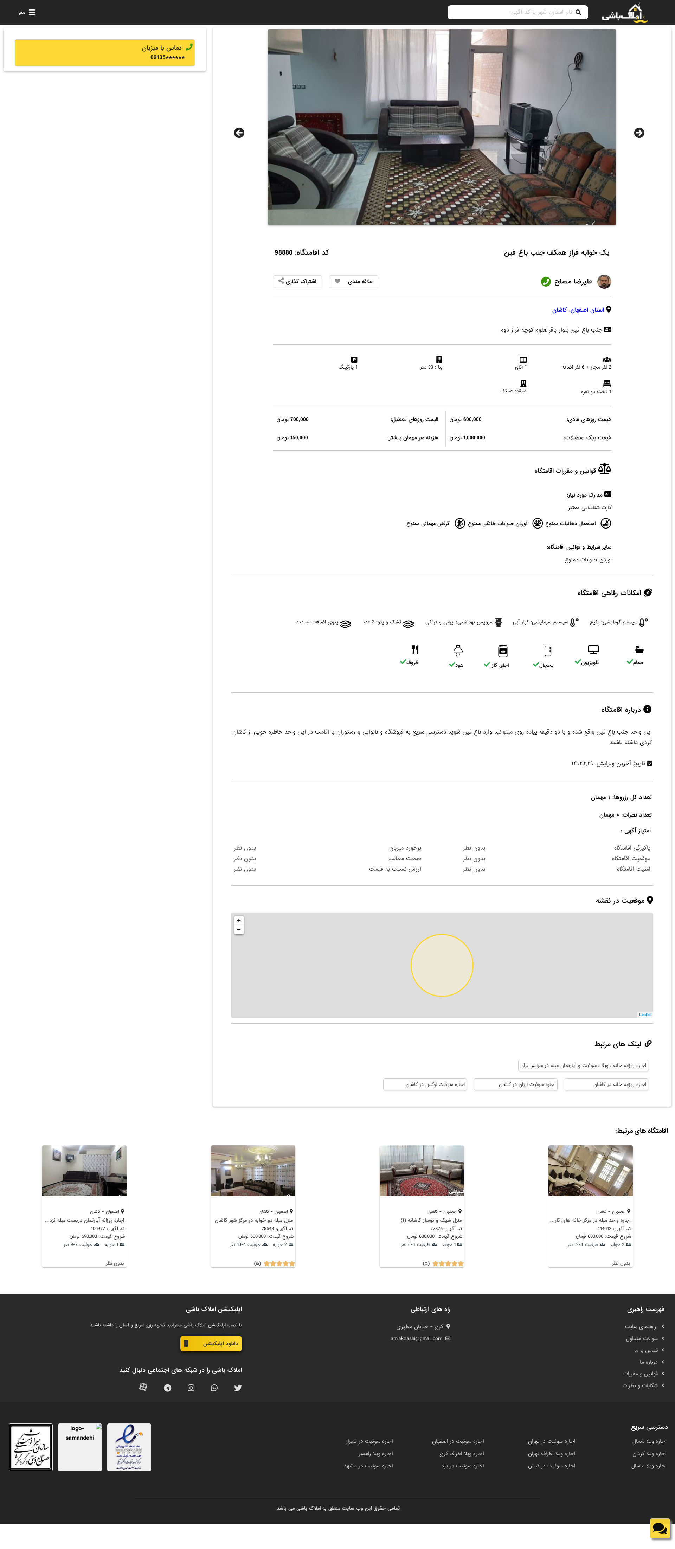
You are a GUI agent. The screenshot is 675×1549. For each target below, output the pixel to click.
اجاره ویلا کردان (649, 1453)
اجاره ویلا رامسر (376, 1453)
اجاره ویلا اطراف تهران (551, 1453)
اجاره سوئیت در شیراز (369, 1441)
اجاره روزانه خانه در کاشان (619, 1084)
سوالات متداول (642, 1338)
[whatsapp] (214, 1388)
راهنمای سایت (641, 1327)
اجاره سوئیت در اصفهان (458, 1441)
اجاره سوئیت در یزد (462, 1466)
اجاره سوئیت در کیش (551, 1466)
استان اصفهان (587, 310)
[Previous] (239, 132)
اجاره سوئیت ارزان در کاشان (527, 1084)
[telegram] (167, 1388)
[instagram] (191, 1388)
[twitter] (238, 1388)
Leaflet (645, 1015)
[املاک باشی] (625, 12)
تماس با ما (646, 1350)
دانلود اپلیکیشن (220, 1343)
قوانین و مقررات (640, 1374)
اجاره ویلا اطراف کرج (461, 1453)
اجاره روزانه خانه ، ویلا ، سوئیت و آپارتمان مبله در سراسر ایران (583, 1065)
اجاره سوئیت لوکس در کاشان (435, 1084)
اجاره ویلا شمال (649, 1441)
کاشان (559, 310)
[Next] (639, 132)
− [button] (239, 929)
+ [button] (239, 920)
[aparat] (143, 1388)
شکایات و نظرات (640, 1386)
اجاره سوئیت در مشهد (368, 1466)
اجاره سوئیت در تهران (551, 1441)
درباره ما (649, 1362)
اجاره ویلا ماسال (648, 1466)
